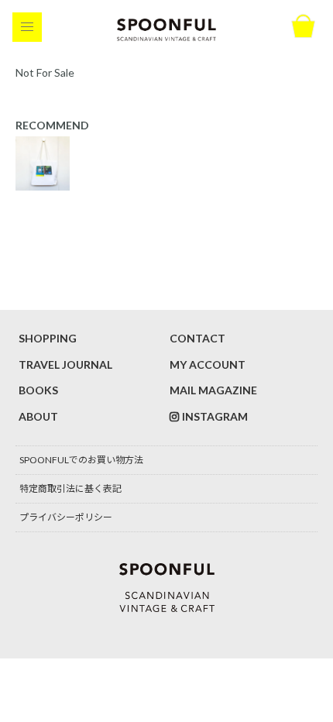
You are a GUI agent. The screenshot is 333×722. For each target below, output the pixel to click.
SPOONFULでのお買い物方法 (81, 460)
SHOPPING (48, 338)
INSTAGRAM (215, 416)
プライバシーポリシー (65, 517)
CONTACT (197, 338)
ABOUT (38, 416)
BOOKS (38, 390)
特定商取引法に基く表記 (70, 488)
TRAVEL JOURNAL (65, 364)
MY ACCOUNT (207, 364)
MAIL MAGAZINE (213, 390)
